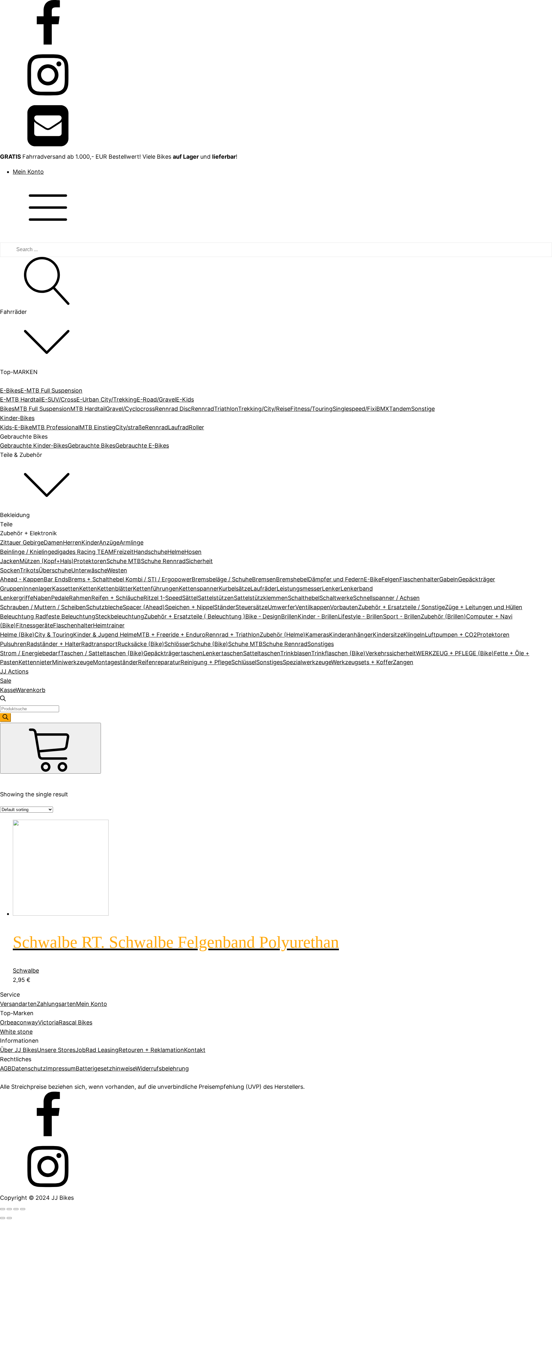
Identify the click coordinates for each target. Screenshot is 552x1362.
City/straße (130, 427)
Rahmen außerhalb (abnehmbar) (69, 911)
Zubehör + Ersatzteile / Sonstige (401, 607)
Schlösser (177, 644)
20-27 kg (37, 1253)
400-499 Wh (42, 859)
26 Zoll (34, 1174)
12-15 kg (36, 1226)
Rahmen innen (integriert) (60, 930)
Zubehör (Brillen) (443, 616)
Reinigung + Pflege (205, 662)
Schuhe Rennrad (163, 561)
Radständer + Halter (54, 644)
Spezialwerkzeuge (307, 662)
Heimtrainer (109, 625)
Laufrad (178, 427)
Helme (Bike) (17, 634)
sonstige (36, 1033)
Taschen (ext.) (44, 939)
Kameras (317, 634)
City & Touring (53, 634)
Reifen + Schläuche (117, 597)
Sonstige (423, 408)
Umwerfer (281, 607)
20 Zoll (34, 1155)
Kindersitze (388, 634)
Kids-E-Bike (16, 427)
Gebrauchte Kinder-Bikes (34, 445)
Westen (117, 570)
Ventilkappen (312, 607)
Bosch (33, 1057)
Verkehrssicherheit (390, 653)
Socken (10, 570)
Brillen (289, 616)
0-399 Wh (38, 850)
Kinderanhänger (351, 634)
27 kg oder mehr (47, 1262)
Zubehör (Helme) (282, 634)
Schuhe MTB (123, 561)
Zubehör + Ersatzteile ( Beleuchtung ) (194, 616)
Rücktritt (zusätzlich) (53, 1015)
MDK (31, 1085)
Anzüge (109, 542)
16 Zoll (33, 1146)
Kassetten (65, 588)
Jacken (9, 561)
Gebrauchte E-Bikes (142, 445)
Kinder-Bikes (17, 418)
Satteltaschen (261, 653)
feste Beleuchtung (70, 616)
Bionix (33, 1048)
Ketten (88, 588)
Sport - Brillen (402, 616)
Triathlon (226, 408)
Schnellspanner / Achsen (386, 597)
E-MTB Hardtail (21, 399)
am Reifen (38, 954)
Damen (53, 542)
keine (32, 1311)
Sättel (190, 597)
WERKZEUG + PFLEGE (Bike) (455, 653)
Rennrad (202, 408)
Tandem (400, 408)
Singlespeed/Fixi (354, 408)
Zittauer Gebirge (22, 542)
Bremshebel (292, 579)
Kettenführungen (156, 588)
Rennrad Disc (173, 408)
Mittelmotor (41, 981)
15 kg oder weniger (51, 1235)
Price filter (13, 788)
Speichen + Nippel (189, 607)
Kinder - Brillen (318, 616)
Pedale (60, 597)
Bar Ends (56, 579)
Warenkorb (30, 690)
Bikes (7, 408)
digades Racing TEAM (83, 551)
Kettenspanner (199, 588)
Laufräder (263, 588)
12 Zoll (33, 1137)
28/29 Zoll (38, 1192)
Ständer (224, 607)
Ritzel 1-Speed (162, 597)
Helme (175, 551)
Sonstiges (320, 644)
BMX (382, 408)
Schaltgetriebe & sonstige (59, 1357)
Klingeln (414, 634)
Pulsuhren (13, 644)
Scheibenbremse (47, 1024)
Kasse (8, 690)
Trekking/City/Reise (264, 408)
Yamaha (36, 1122)
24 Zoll (34, 1164)
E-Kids (185, 399)
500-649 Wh (42, 868)
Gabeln (448, 579)
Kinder (90, 542)
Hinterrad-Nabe (46, 963)
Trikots (29, 570)
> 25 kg (35, 1216)
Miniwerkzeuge (72, 662)
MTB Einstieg (97, 427)
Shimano (37, 1103)
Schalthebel (303, 597)
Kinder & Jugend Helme (105, 634)
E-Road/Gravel (156, 399)
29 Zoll (34, 1201)
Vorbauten (344, 607)
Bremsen (264, 579)
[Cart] (50, 748)
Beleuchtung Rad (23, 616)
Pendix (34, 1094)
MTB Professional (56, 427)
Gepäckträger (476, 579)
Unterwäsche (89, 570)
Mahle (33, 1076)
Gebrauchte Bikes (91, 445)
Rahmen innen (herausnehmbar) (69, 920)
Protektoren (90, 561)
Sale (5, 680)
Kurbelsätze (234, 588)
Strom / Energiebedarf (30, 653)
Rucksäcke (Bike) (141, 644)
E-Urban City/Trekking (106, 399)
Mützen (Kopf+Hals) (46, 561)
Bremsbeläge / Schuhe (222, 579)
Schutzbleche (104, 607)
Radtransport (99, 644)
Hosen (193, 551)
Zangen (403, 662)
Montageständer (115, 662)
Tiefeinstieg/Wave (49, 1287)
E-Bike (372, 579)
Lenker (331, 588)
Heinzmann (40, 1066)
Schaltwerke (336, 597)
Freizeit (123, 551)
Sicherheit (199, 561)
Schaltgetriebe (44, 1347)
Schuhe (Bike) (209, 644)
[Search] (5, 717)
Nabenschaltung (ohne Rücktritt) (70, 1338)
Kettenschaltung (47, 1320)
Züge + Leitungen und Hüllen (483, 607)
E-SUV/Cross (59, 399)
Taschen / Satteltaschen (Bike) (101, 653)
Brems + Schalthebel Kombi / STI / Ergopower (130, 579)
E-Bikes (10, 390)
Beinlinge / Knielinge (27, 551)
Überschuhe (55, 570)
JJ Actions (14, 671)
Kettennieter (35, 662)
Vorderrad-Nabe (47, 991)
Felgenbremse (44, 1005)
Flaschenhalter (419, 579)
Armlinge (131, 542)
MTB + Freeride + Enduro (171, 634)
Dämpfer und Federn (336, 579)
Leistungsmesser (299, 588)
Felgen (390, 579)
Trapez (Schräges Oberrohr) (63, 1296)
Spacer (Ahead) (144, 607)
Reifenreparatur (159, 662)
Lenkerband (357, 588)
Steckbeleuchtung (119, 616)
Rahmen (80, 597)
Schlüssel (243, 662)
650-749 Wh (42, 878)
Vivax (32, 1113)
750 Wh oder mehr (50, 887)
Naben (42, 597)
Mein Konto (28, 171)
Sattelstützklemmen (261, 597)
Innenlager (37, 588)
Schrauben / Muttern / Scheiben (43, 607)
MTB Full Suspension (42, 408)
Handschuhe (150, 551)
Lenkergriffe (16, 597)
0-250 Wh (38, 841)
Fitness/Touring (311, 408)
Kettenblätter (115, 588)
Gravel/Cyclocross (130, 408)
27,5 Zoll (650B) (46, 1183)
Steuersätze (251, 607)
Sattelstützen (216, 597)
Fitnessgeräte (34, 625)
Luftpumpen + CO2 (451, 634)
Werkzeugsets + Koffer (362, 662)
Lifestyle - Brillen (360, 616)
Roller (196, 427)
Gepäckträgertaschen (173, 653)
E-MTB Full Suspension (51, 390)
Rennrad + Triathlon (232, 634)
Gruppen (11, 588)
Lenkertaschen (223, 653)
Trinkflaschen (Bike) (338, 653)
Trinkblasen (295, 653)
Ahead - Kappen (22, 579)
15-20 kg (37, 1244)
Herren (72, 542)
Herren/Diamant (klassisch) (62, 1277)
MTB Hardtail (88, 408)
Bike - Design (263, 616)
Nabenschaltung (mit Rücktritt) (67, 1329)
